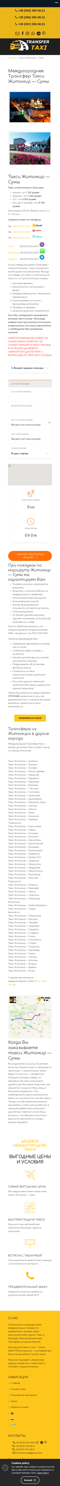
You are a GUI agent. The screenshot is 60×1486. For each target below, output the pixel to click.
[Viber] (43, 33)
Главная (12, 58)
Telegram (13, 259)
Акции (14, 1401)
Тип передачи (17, 448)
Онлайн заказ (18, 1389)
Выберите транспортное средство (30, 556)
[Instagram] (27, 33)
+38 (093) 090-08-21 (31, 10)
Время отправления (21, 406)
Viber (13, 246)
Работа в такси (20, 1407)
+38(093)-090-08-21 (21, 226)
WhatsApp (13, 253)
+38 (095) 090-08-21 (31, 17)
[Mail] (17, 33)
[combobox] (30, 369)
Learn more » (43, 1473)
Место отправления (21, 420)
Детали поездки (20, 384)
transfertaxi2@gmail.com (29, 1453)
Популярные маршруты (24, 1395)
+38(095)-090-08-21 (21, 232)
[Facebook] (22, 33)
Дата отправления (20, 392)
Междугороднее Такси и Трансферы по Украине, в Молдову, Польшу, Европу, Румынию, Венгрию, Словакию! (30, 45)
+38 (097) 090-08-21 (31, 24)
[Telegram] (39, 33)
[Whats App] (33, 33)
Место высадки (19, 434)
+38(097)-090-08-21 (21, 238)
